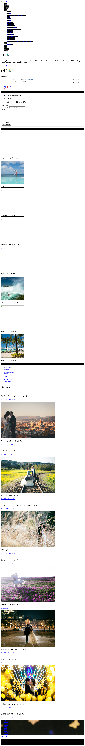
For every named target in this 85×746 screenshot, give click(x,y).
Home (5, 4)
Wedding (6, 5)
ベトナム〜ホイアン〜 (14, 29)
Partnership (10, 44)
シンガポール (11, 25)
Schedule (6, 49)
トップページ (8, 380)
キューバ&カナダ (12, 36)
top (5, 720)
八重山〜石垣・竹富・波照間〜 (16, 15)
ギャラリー (7, 378)
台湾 (8, 17)
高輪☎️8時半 (8, 87)
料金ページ (7, 381)
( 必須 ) (5, 105)
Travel (5, 10)
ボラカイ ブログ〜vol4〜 (8, 331)
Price (5, 47)
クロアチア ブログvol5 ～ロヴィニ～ (12, 216)
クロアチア (10, 34)
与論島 (9, 11)
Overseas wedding (9, 372)
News (5, 46)
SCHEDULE (7, 375)
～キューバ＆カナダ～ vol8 (9, 302)
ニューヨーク (11, 38)
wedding (6, 722)
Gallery (6, 8)
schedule (6, 732)
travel (5, 726)
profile (5, 43)
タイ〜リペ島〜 (12, 27)
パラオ (9, 18)
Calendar (6, 369)
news (5, 729)
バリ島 (9, 20)
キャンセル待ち (23, 81)
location (6, 723)
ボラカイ (10, 22)
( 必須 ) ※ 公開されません (12, 107)
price (5, 731)
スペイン (10, 31)
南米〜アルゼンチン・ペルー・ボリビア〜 (20, 41)
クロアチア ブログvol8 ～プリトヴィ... (13, 245)
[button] (78, 83)
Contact (6, 50)
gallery (6, 725)
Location (6, 7)
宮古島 (9, 13)
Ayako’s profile (8, 367)
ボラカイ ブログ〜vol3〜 (8, 360)
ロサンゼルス (11, 39)
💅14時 (6, 88)
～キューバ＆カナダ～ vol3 (9, 158)
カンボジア (10, 24)
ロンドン (10, 32)
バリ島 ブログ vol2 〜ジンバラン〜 (12, 187)
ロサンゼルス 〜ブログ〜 (9, 274)
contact (6, 734)
